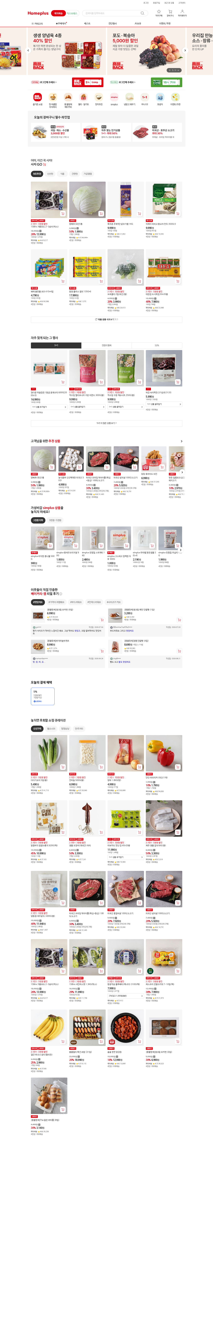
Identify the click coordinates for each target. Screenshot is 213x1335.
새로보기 (108, 319)
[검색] (144, 13)
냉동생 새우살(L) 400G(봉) (43, 916)
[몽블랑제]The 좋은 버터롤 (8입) (45, 1120)
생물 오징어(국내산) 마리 (80, 846)
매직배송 (58, 13)
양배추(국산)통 (75, 224)
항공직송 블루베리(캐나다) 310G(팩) (124, 984)
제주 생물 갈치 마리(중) (156, 846)
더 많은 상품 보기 (105, 423)
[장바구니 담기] (63, 213)
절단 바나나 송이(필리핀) (42, 1055)
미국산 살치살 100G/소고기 (126, 478)
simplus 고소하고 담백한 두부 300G (119, 557)
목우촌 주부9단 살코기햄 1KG (120, 224)
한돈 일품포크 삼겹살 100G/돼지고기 (181, 479)
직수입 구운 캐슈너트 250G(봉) (121, 395)
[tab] (56, 345)
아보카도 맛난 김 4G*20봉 (119, 846)
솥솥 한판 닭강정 (115, 1052)
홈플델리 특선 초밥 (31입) (80, 1052)
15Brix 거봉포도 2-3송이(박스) (45, 227)
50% (157, 345)
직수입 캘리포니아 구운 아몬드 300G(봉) (86, 395)
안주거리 (79, 728)
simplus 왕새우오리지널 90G (67, 554)
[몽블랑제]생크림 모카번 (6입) (60, 610)
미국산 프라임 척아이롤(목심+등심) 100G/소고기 (98, 479)
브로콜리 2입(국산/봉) (117, 294)
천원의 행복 (106, 345)
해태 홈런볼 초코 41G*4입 (42, 292)
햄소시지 (51, 728)
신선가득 (37, 728)
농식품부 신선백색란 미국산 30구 (71, 479)
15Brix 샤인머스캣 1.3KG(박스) (83, 984)
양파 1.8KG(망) (114, 780)
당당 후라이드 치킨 (149, 474)
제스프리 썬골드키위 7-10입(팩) (160, 984)
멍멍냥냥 (65, 728)
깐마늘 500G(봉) (76, 780)
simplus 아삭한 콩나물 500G (43, 557)
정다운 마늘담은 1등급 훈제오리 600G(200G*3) (49, 394)
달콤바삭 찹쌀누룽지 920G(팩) (44, 846)
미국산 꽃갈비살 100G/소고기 (120, 913)
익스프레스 (72, 13)
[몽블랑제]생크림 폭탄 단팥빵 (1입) (139, 610)
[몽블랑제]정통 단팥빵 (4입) (136, 641)
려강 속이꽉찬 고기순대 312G (158, 392)
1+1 (56, 345)
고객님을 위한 (45, 441)
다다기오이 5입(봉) (39, 780)
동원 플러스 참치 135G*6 (80, 292)
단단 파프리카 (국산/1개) (157, 778)
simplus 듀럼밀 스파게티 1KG (93, 554)
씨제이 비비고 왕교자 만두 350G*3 (161, 224)
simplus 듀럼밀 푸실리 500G (170, 554)
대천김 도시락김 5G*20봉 (157, 294)
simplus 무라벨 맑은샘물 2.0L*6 (145, 554)
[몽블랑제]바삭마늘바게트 (58, 641)
